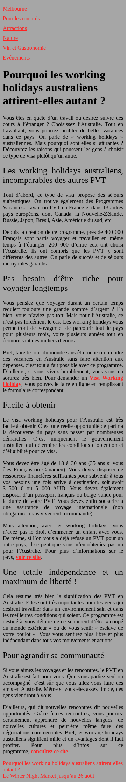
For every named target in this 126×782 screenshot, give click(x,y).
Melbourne (15, 9)
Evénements (16, 58)
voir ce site (28, 557)
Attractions (15, 28)
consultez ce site (49, 751)
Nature (10, 38)
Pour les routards (21, 18)
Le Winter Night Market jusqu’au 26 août (48, 776)
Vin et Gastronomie (24, 48)
